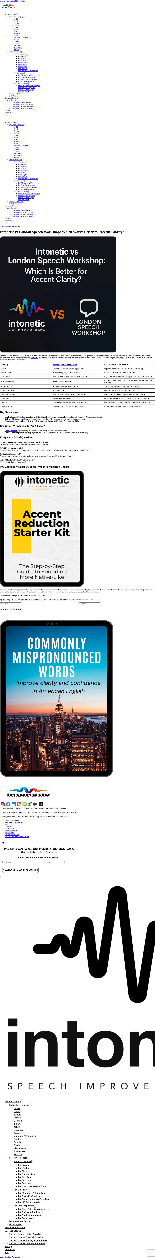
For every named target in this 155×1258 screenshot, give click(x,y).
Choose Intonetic (11, 431)
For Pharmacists (24, 63)
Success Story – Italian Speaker (20, 102)
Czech (16, 21)
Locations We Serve (16, 94)
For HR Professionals (26, 81)
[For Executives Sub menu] (25, 73)
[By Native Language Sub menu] (25, 17)
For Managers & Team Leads (28, 75)
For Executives (19, 73)
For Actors (22, 56)
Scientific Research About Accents (17, 837)
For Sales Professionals (26, 77)
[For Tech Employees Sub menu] (29, 83)
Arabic (16, 19)
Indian (16, 29)
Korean (16, 35)
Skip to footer (20, 1)
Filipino (16, 23)
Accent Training (10, 14)
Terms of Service (11, 831)
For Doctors (22, 58)
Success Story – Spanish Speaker (21, 104)
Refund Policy (10, 833)
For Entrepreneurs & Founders (29, 79)
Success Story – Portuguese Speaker (22, 106)
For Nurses (22, 61)
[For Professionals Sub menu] (22, 52)
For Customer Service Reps (28, 71)
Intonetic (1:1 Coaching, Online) (65, 365)
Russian (16, 50)
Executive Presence (11, 98)
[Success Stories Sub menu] (16, 100)
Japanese (17, 33)
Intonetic (34, 358)
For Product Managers (26, 90)
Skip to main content (7, 1)
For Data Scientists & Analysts (29, 86)
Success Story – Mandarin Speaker (21, 108)
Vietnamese (18, 46)
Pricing (7, 110)
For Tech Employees (21, 83)
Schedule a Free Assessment (10, 226)
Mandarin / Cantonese (21, 37)
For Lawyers (22, 67)
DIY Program (14, 96)
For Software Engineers (26, 88)
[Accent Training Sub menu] (17, 14)
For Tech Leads (23, 92)
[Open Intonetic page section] (2, 806)
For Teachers (22, 69)
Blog (6, 824)
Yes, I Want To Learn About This (20, 869)
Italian (16, 31)
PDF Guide (9, 826)
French (16, 25)
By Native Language (16, 17)
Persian (16, 39)
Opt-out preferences (12, 835)
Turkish (16, 44)
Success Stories (10, 100)
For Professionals (15, 52)
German (16, 27)
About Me (8, 112)
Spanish (16, 41)
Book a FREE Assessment (14, 822)
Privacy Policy (88, 600)
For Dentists (22, 65)
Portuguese (18, 48)
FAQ (6, 115)
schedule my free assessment (11, 609)
